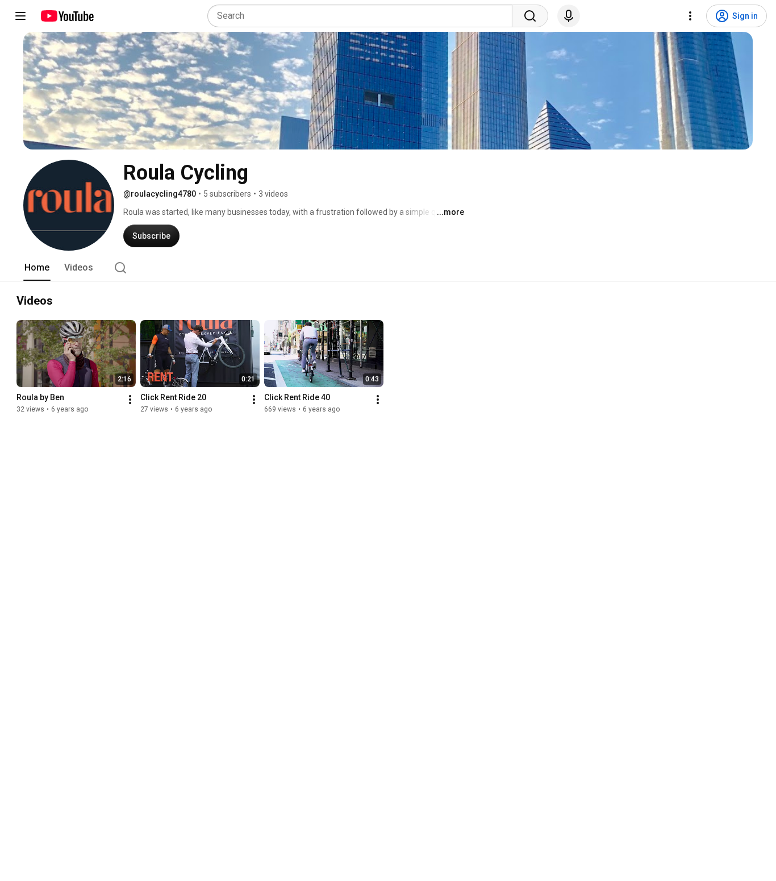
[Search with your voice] (568, 16)
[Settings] (690, 16)
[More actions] (130, 399)
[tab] (37, 267)
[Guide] (20, 16)
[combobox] (363, 16)
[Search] (530, 16)
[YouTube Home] (67, 16)
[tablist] (388, 267)
